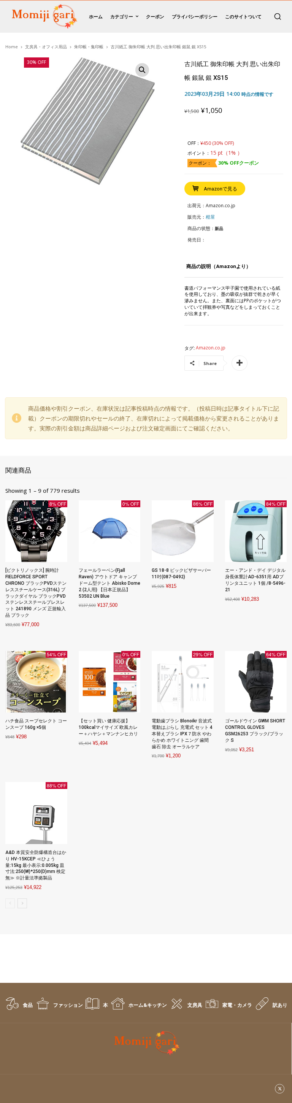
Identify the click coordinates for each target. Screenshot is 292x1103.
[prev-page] (10, 903)
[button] (277, 16)
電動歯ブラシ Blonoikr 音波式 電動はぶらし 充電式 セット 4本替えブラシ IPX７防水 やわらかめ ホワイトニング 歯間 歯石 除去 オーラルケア (182, 733)
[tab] (218, 269)
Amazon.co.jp (210, 348)
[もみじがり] (43, 16)
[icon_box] (19, 1007)
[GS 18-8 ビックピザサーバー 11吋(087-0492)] (183, 531)
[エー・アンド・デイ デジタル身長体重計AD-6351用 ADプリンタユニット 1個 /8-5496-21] (256, 531)
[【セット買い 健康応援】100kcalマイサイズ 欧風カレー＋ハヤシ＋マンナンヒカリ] (110, 682)
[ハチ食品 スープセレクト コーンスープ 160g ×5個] (36, 682)
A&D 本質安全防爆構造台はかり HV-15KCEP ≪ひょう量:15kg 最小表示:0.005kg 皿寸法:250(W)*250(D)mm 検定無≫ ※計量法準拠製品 (35, 865)
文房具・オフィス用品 (46, 46)
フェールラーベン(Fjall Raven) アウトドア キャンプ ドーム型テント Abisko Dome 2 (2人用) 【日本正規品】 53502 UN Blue (109, 583)
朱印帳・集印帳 (88, 46)
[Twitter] (279, 1088)
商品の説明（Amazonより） (218, 266)
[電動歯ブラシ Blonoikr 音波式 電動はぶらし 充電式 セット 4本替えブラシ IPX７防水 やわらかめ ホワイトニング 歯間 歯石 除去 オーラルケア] (183, 682)
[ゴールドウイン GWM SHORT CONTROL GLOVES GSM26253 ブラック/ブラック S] (256, 682)
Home (11, 46)
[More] (240, 363)
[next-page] (22, 903)
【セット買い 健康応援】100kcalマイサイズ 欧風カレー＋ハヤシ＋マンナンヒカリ (108, 727)
